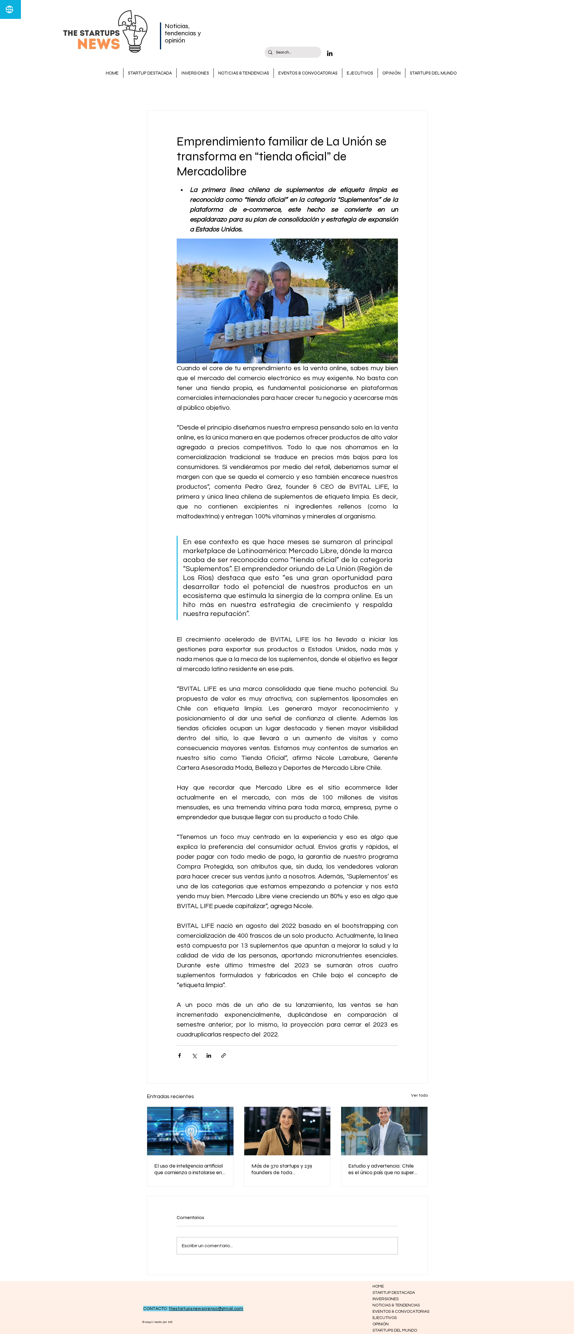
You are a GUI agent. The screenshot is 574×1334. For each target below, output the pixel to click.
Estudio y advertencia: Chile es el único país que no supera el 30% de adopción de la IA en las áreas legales (384, 1169)
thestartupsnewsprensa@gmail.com (206, 1308)
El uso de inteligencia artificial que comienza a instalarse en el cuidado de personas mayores (188, 1169)
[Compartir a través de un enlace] (223, 1055)
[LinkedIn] (330, 53)
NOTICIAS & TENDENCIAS (257, 92)
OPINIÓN (381, 1324)
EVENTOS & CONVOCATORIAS (394, 1311)
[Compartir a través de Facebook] (179, 1055)
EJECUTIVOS (385, 1318)
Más (339, 92)
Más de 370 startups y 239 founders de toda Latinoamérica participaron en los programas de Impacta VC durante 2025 (286, 1169)
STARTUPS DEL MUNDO (394, 1330)
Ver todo (419, 1095)
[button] (420, 92)
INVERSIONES (309, 92)
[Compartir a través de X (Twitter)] (194, 1055)
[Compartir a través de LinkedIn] (209, 1055)
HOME (378, 1286)
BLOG (153, 92)
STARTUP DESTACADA (195, 92)
